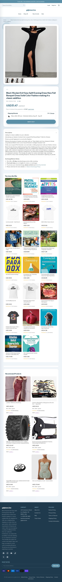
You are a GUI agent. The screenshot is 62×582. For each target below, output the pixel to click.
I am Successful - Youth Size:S (13, 222)
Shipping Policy (53, 518)
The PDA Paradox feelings (12, 274)
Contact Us (37, 513)
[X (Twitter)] (3, 557)
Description (8, 132)
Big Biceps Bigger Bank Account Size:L (29, 301)
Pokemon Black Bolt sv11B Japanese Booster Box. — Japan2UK (43, 403)
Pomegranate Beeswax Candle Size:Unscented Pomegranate (29, 327)
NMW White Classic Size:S (47, 222)
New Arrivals (36, 14)
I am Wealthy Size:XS (11, 300)
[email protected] (41, 165)
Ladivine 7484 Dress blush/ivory (13, 402)
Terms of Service (53, 515)
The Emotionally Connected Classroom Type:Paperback (47, 275)
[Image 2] (12, 80)
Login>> (11, 412)
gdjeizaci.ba (31, 10)
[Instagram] (7, 553)
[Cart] (59, 5)
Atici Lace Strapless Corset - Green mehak (42, 480)
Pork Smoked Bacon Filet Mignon (29, 222)
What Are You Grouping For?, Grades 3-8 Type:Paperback (30, 249)
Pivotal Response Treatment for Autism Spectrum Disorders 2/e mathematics (31, 196)
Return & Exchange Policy (33, 166)
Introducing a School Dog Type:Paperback (47, 327)
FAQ (36, 515)
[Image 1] (7, 80)
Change (52, 113)
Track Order (38, 518)
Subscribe (55, 565)
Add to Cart (31, 121)
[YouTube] (11, 553)
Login (48, 5)
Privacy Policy (52, 513)
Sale (42, 14)
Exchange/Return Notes (12, 159)
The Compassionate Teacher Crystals (30, 353)
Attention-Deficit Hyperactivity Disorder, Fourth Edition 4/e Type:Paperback (13, 353)
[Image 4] (22, 80)
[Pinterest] (7, 557)
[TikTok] (15, 553)
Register (54, 5)
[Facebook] (3, 553)
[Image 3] (17, 80)
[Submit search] (23, 5)
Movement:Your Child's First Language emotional (47, 249)
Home (19, 14)
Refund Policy (52, 510)
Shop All (26, 14)
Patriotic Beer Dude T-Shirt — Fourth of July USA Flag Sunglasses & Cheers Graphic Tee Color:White (13, 327)
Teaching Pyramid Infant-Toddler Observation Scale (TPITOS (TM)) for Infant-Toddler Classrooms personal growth (48, 196)
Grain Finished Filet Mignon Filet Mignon (47, 301)
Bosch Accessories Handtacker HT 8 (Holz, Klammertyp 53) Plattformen (42, 442)
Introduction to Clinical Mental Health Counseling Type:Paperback (13, 196)
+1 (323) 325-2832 (25, 516)
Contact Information (54, 521)
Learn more (31, 109)
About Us (37, 510)
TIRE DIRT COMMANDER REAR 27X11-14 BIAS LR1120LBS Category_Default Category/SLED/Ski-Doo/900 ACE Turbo (17, 442)
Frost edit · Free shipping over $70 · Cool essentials (31, 1)
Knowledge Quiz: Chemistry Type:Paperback (30, 275)
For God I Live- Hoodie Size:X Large (13, 249)
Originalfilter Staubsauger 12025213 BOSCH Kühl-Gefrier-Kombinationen (18, 481)
